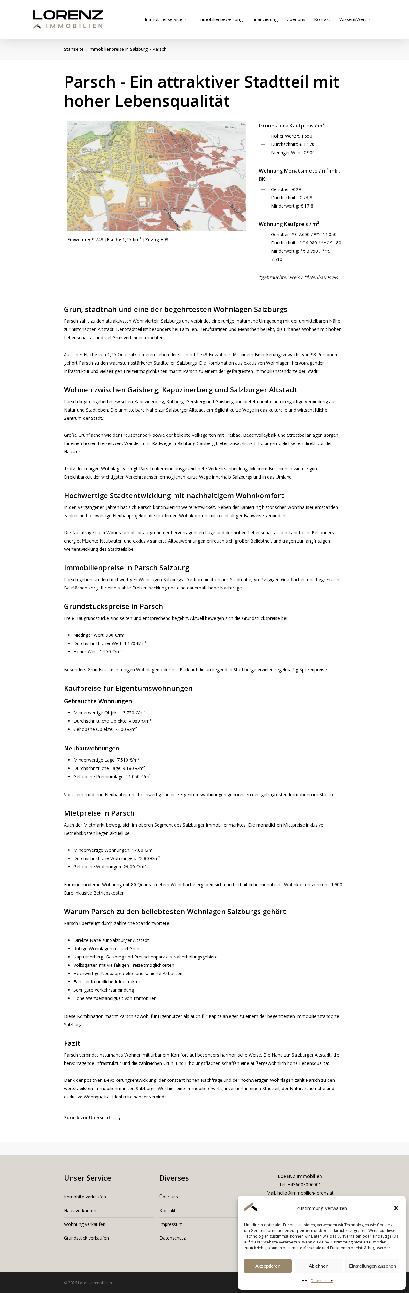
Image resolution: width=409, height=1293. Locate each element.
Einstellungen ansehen (372, 1266)
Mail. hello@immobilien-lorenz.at (300, 1193)
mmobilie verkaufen (85, 1197)
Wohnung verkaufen (84, 1224)
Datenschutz (322, 1280)
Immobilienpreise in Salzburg (118, 49)
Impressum (171, 1224)
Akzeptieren (267, 1266)
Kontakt (167, 1210)
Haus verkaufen (80, 1210)
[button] (396, 1208)
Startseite (74, 49)
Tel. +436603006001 (300, 1184)
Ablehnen (318, 1266)
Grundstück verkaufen (86, 1238)
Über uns (168, 1197)
